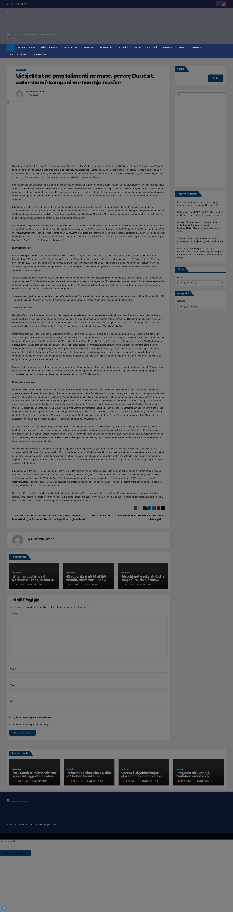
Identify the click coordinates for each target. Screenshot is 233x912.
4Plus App (40, 54)
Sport (182, 47)
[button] (224, 51)
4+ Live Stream (26, 47)
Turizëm (168, 47)
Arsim (137, 47)
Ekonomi (88, 47)
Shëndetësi (106, 47)
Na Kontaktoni (19, 54)
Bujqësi (123, 47)
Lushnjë (197, 47)
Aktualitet (71, 47)
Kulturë (152, 47)
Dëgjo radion (49, 47)
